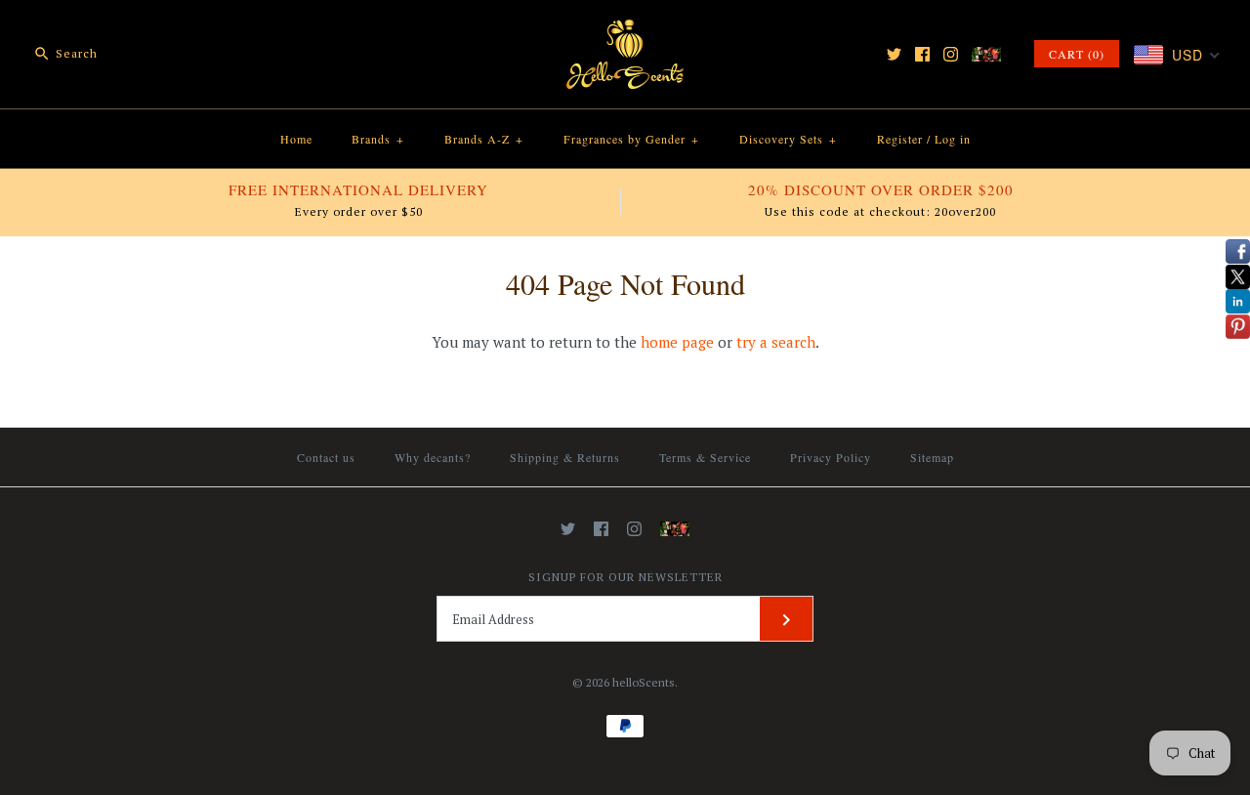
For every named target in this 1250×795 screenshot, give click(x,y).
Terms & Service (705, 457)
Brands (378, 138)
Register (900, 138)
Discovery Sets (788, 138)
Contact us (326, 457)
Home (296, 138)
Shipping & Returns (565, 457)
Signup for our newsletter (625, 576)
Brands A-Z (483, 138)
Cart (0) (1076, 54)
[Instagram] (950, 54)
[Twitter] (894, 54)
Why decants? (433, 457)
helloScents (643, 682)
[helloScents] (625, 31)
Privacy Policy (830, 457)
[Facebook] (922, 54)
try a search (775, 342)
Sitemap (932, 457)
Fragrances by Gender (631, 138)
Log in (953, 138)
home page (677, 342)
